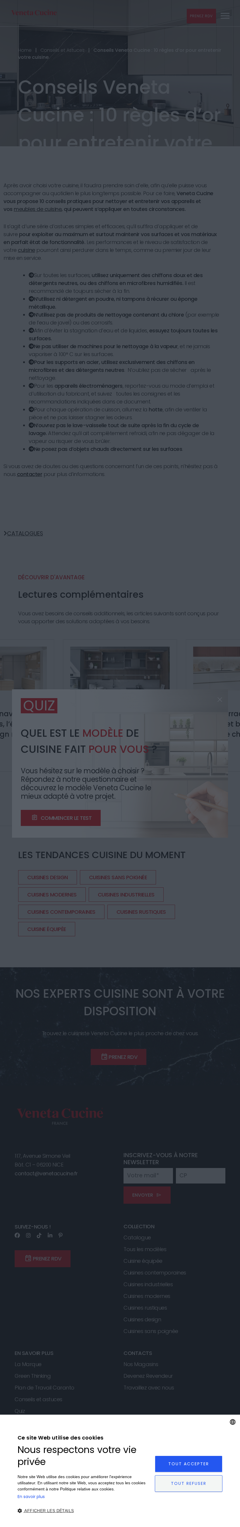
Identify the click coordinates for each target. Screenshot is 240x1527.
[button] (84, 1510)
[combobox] (233, 1422)
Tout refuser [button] (188, 1483)
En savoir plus (31, 1496)
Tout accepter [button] (188, 1464)
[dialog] (120, 1471)
